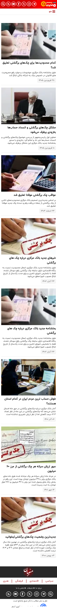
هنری (6, 581)
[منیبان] (48, 4)
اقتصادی (35, 581)
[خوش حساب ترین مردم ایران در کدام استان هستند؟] (28, 377)
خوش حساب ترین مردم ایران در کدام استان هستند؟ (30, 401)
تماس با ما (20, 588)
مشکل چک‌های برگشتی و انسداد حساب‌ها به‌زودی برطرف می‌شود (31, 130)
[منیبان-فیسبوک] (18, 4)
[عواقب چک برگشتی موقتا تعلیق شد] (28, 173)
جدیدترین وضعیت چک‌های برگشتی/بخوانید (30, 537)
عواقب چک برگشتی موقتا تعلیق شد (35, 195)
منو (50, 11)
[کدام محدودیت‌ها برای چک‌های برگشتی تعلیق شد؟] (28, 41)
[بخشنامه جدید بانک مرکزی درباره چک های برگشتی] (28, 307)
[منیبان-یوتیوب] (13, 4)
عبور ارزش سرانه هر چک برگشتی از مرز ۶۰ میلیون (31, 469)
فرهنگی (19, 581)
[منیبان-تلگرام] (34, 4)
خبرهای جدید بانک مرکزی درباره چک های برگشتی (32, 260)
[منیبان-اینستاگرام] (29, 4)
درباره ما (39, 588)
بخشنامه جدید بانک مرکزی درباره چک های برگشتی (31, 331)
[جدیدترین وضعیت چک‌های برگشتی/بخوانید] (28, 515)
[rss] (8, 4)
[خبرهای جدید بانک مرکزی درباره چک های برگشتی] (28, 236)
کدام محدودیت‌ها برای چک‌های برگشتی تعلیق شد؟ (29, 65)
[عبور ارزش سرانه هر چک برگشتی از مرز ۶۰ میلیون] (28, 445)
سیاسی (49, 581)
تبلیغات (30, 588)
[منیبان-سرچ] (50, 594)
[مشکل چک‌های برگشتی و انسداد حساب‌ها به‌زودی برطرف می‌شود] (28, 106)
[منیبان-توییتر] (24, 4)
